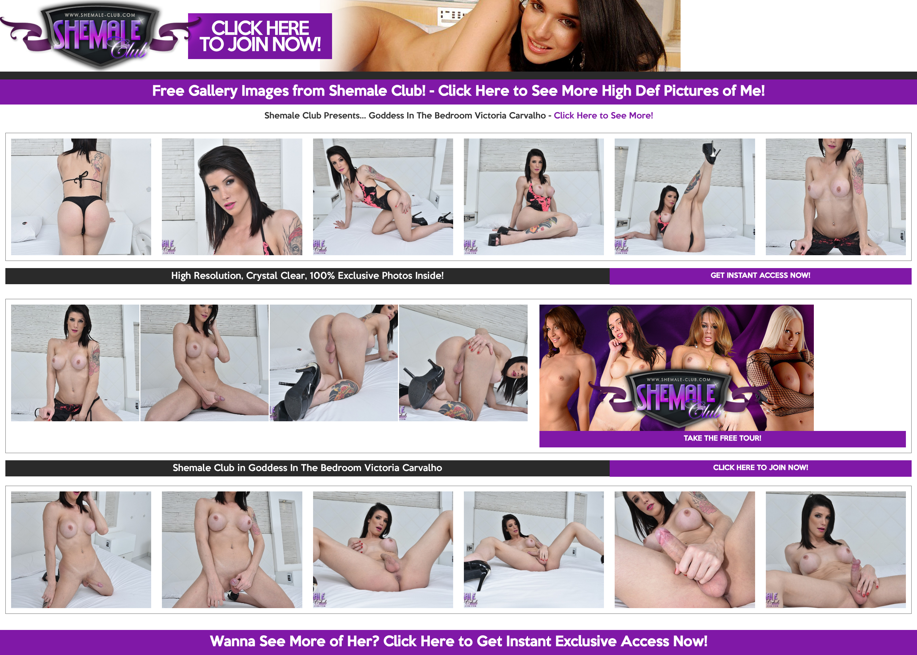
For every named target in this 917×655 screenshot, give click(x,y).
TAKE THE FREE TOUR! (722, 439)
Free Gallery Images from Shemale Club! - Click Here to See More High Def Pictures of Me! (458, 91)
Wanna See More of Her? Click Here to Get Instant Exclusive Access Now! (458, 642)
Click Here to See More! (603, 116)
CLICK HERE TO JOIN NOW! (760, 468)
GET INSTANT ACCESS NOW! (760, 276)
